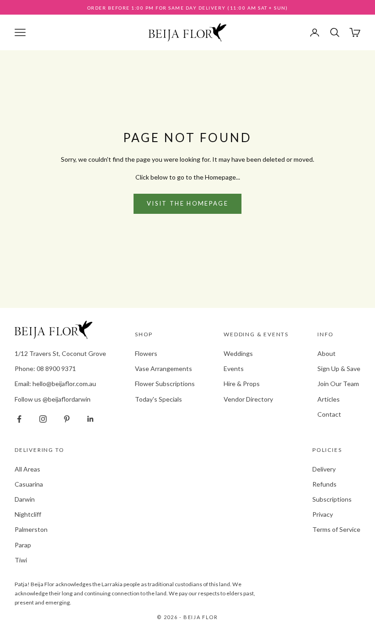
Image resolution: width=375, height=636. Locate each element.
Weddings (238, 353)
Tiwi (21, 560)
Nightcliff (28, 514)
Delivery (324, 469)
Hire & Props (242, 383)
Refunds (324, 484)
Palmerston (31, 529)
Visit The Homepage (187, 203)
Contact (329, 414)
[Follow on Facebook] (19, 419)
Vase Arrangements (163, 368)
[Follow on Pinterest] (66, 419)
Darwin (25, 499)
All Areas (27, 469)
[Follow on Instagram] (43, 419)
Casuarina (29, 484)
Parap (23, 545)
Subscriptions (332, 499)
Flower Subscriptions (165, 383)
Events (234, 368)
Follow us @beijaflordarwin (53, 399)
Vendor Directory (248, 399)
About (326, 353)
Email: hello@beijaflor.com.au (55, 383)
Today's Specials (158, 399)
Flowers (146, 353)
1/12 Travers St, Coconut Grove (60, 353)
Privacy (322, 514)
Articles (328, 399)
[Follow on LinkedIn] (90, 419)
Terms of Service (336, 529)
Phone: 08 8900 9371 (45, 368)
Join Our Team (338, 383)
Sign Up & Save (338, 368)
